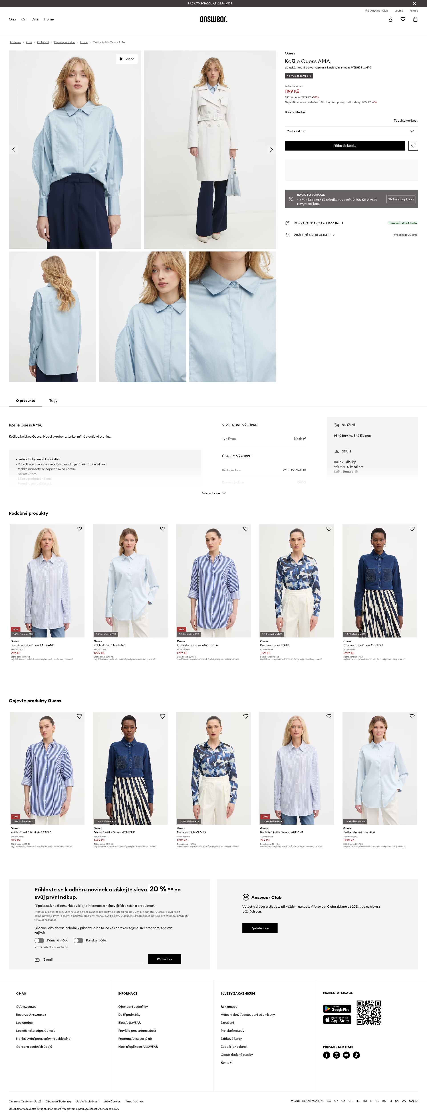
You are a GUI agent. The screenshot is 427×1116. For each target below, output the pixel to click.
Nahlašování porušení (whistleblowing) (43, 1039)
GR (350, 1100)
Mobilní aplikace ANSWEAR (138, 1047)
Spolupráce (24, 1023)
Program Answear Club (135, 1039)
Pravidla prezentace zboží (137, 1031)
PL (377, 1100)
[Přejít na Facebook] (326, 1055)
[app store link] (337, 1019)
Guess (290, 53)
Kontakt (226, 1063)
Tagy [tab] (53, 400)
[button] (351, 131)
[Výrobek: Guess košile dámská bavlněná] (130, 580)
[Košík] (415, 19)
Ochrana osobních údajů (34, 1047)
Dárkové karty (231, 1039)
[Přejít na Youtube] (346, 1055)
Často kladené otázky (237, 1055)
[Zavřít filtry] (414, 3)
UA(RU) (413, 1100)
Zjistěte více (260, 928)
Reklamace (229, 1007)
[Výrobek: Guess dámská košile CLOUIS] (296, 580)
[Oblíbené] (403, 19)
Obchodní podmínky (133, 1007)
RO (384, 1100)
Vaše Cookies (112, 1101)
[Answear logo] (213, 19)
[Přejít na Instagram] (336, 1055)
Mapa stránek (134, 1101)
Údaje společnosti (87, 1101)
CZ (343, 1100)
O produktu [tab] (25, 400)
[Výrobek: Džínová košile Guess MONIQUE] (379, 580)
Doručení (227, 1023)
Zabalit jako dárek (234, 1047)
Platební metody (232, 1031)
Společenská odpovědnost (35, 1031)
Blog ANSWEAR (129, 1023)
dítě (35, 19)
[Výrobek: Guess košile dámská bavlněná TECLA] (213, 580)
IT (371, 1100)
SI (391, 1100)
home (49, 19)
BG (329, 1100)
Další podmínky (129, 1015)
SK (397, 1100)
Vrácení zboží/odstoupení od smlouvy (248, 1015)
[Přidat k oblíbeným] (413, 146)
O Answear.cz (26, 1007)
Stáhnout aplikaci (401, 199)
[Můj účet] (390, 19)
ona (12, 19)
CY (336, 1100)
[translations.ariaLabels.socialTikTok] (356, 1055)
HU (365, 1100)
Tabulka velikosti (406, 121)
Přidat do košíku (345, 146)
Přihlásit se (164, 959)
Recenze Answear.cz (31, 1015)
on (23, 19)
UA (404, 1100)
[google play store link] (337, 1009)
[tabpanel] (213, 452)
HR (358, 1100)
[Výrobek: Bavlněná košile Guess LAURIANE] (47, 580)
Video (130, 59)
